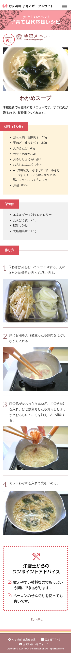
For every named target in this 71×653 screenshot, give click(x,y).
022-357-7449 (52, 639)
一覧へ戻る (35, 619)
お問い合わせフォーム (36, 644)
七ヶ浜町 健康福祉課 (24, 639)
